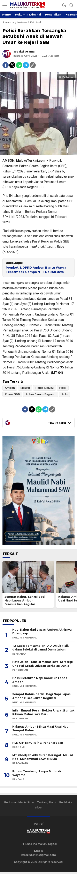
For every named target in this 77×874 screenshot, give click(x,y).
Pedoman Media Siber (19, 802)
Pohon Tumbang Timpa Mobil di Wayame (36, 773)
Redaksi (64, 802)
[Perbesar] (38, 152)
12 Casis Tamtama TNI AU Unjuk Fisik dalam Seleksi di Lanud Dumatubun (40, 647)
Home (6, 14)
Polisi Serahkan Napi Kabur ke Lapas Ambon (39, 680)
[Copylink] (33, 65)
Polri (64, 394)
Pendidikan (53, 14)
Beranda (8, 22)
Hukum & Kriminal (28, 14)
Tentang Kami (46, 802)
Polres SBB (12, 394)
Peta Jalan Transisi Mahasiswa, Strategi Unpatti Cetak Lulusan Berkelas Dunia (42, 663)
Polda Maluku (44, 387)
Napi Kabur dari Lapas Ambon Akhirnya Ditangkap (42, 631)
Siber (38, 807)
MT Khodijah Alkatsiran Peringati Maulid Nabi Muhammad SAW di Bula (42, 757)
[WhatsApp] (19, 65)
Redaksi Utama (23, 51)
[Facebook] (5, 65)
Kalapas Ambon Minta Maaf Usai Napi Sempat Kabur (40, 728)
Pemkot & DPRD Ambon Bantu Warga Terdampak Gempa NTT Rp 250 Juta (36, 270)
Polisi (62, 387)
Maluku (25, 387)
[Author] (6, 54)
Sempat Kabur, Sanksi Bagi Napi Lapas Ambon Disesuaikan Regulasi (25, 600)
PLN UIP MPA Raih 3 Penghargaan (37, 742)
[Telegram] (26, 65)
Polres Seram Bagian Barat (41, 394)
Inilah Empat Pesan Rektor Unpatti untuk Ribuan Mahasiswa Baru (43, 712)
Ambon (10, 387)
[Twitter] (12, 65)
